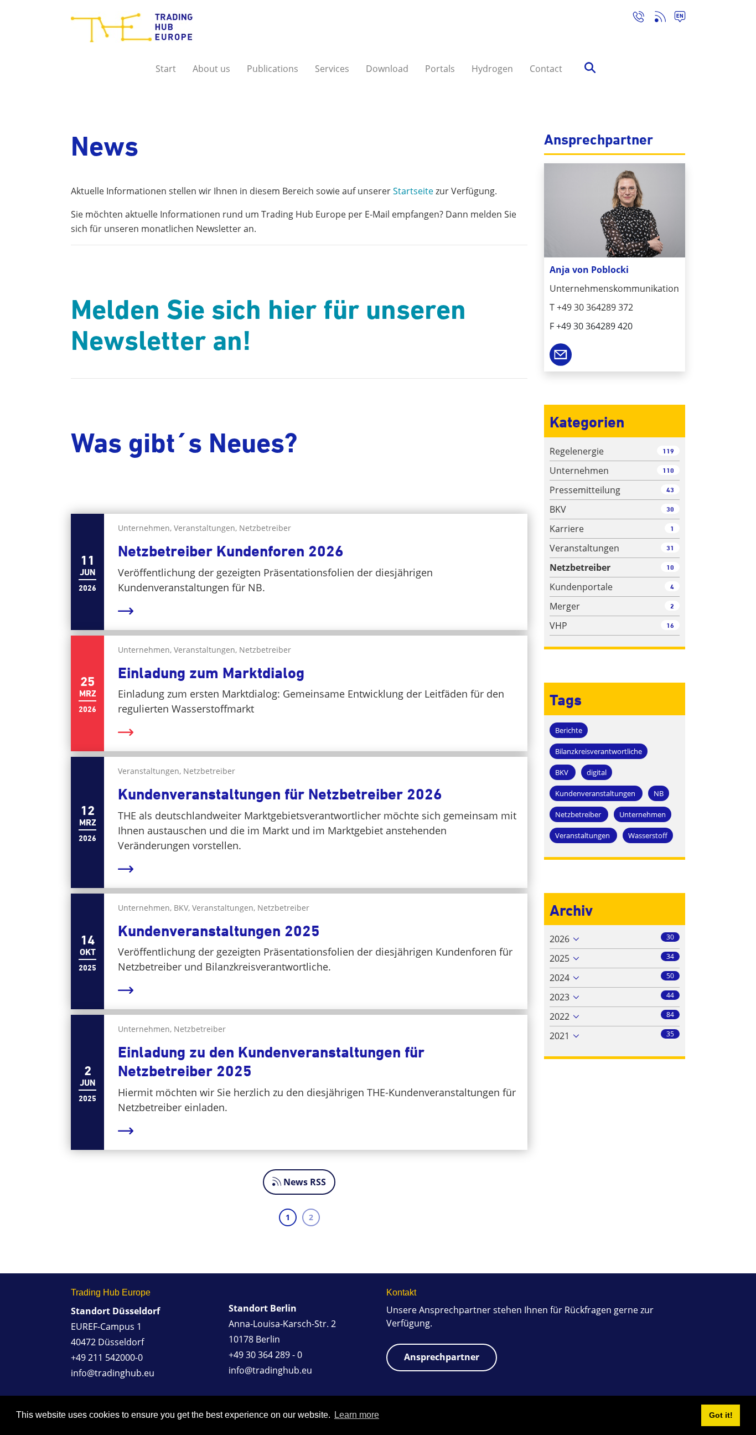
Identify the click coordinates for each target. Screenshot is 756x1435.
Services (332, 69)
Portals (440, 69)
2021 (559, 1036)
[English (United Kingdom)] (675, 18)
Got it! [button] (721, 1415)
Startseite (413, 191)
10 (670, 567)
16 (670, 625)
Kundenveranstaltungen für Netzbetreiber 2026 (280, 794)
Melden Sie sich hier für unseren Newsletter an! (268, 325)
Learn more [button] (356, 1414)
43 (670, 490)
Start (166, 69)
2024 (559, 978)
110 (668, 470)
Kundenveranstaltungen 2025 (219, 931)
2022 (559, 1016)
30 (670, 509)
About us (211, 69)
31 (670, 548)
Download (387, 69)
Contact (546, 69)
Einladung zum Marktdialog (211, 673)
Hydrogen (492, 69)
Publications (272, 69)
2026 (559, 939)
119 (668, 451)
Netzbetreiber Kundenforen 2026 (231, 551)
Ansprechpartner (441, 1357)
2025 (559, 958)
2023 (559, 997)
